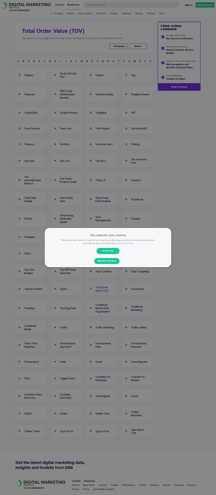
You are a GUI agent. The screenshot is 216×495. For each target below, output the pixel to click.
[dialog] (108, 247)
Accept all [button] (108, 251)
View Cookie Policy (125, 243)
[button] (108, 261)
